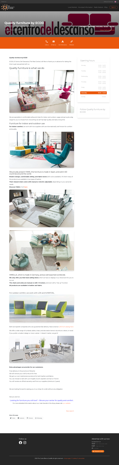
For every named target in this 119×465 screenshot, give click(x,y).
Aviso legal (67, 458)
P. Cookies (74, 458)
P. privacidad (80, 458)
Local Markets (72, 7)
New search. (70, 411)
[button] (116, 1)
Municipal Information (85, 7)
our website (66, 403)
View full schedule (107, 30)
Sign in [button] (113, 7)
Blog (105, 7)
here (25, 187)
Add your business (108, 1)
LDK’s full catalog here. (66, 327)
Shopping (30, 26)
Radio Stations (98, 7)
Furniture (9, 26)
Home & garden (20, 26)
